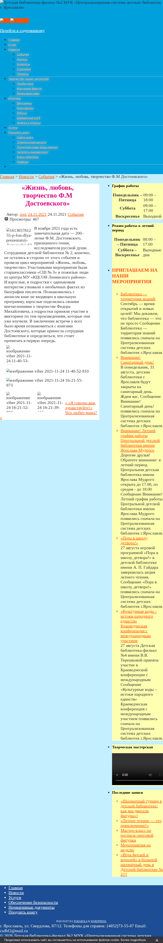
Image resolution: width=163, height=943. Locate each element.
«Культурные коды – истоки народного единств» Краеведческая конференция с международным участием (139, 626)
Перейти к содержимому (22, 30)
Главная (15, 887)
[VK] (5, 20)
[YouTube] (19, 20)
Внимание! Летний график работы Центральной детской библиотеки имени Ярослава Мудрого (140, 440)
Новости (16, 892)
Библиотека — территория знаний (138, 296)
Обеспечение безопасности (33, 902)
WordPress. (99, 921)
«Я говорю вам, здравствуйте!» (80, 405)
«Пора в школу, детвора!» (134, 540)
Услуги (14, 897)
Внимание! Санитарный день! (137, 360)
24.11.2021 (37, 214)
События (76, 214)
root (23, 214)
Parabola (80, 921)
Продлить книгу (23, 912)
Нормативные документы (31, 907)
